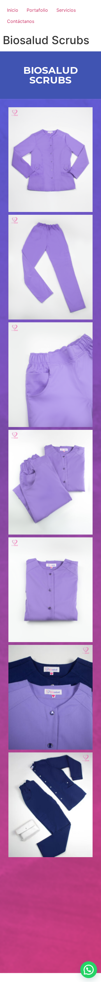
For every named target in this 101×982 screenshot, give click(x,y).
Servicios (66, 10)
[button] (88, 969)
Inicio (12, 10)
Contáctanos (20, 21)
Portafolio (37, 10)
